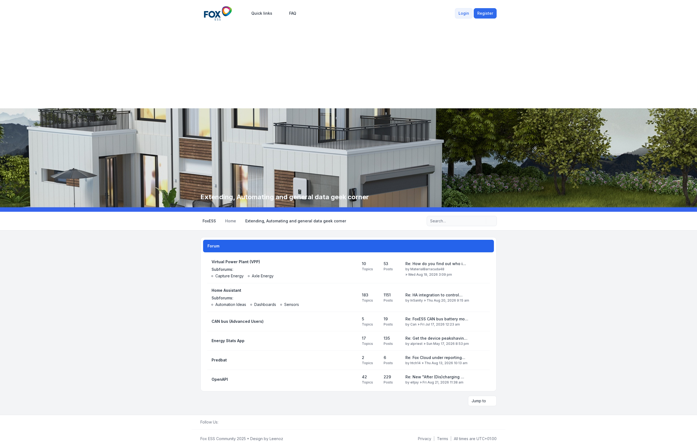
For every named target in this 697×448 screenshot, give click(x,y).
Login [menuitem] (463, 13)
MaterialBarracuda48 (427, 269)
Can (413, 324)
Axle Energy (263, 276)
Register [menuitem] (485, 13)
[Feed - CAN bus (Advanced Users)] (352, 321)
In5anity (416, 300)
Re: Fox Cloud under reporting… (435, 357)
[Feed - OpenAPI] (352, 379)
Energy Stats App (228, 340)
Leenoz (276, 438)
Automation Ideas (230, 304)
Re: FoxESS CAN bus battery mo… (436, 319)
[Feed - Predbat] (352, 360)
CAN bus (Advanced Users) (238, 321)
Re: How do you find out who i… (435, 263)
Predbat (219, 360)
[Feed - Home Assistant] (352, 297)
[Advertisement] (348, 63)
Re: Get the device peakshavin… (436, 338)
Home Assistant (226, 290)
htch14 (415, 363)
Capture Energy (229, 276)
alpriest (416, 344)
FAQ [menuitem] (292, 13)
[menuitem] (259, 13)
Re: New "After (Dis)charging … (434, 377)
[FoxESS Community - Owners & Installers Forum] (218, 13)
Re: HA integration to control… (434, 295)
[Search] (481, 221)
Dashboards (265, 304)
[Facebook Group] (222, 422)
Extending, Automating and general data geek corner (284, 197)
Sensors (291, 304)
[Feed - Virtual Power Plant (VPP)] (352, 269)
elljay (414, 382)
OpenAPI (220, 379)
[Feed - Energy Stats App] (352, 340)
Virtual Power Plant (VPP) (236, 261)
